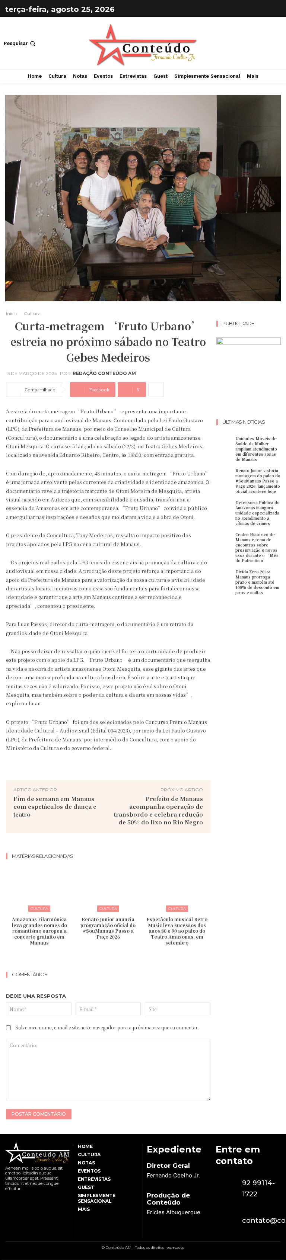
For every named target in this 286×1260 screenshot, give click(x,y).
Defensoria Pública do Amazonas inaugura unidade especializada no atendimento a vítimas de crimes (257, 513)
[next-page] (113, 957)
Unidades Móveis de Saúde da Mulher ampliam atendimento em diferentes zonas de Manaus (256, 449)
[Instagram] (273, 9)
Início (11, 313)
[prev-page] (101, 957)
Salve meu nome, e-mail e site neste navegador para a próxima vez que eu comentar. (106, 1027)
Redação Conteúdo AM (104, 373)
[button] (20, 43)
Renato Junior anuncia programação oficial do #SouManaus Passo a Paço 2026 (108, 928)
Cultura (32, 313)
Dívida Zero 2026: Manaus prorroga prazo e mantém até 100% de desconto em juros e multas (257, 582)
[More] (156, 389)
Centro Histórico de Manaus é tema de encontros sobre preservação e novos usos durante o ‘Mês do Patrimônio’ (257, 547)
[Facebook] (254, 9)
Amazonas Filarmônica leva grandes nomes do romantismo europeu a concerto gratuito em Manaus (39, 930)
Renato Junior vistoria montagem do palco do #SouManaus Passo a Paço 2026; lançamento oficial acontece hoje (257, 481)
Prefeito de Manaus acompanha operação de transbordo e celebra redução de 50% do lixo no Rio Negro (158, 810)
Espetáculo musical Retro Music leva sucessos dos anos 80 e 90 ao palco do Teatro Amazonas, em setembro (176, 930)
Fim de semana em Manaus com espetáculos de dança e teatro (54, 806)
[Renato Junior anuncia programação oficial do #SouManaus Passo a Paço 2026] (108, 887)
